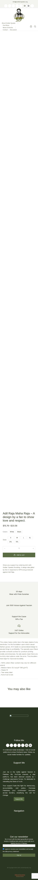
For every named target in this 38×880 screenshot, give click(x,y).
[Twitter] (9, 6)
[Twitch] (21, 6)
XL (30, 538)
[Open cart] (31, 26)
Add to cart (20, 555)
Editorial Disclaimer (20, 874)
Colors (5, 532)
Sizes (4, 540)
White (12, 532)
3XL (17, 542)
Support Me (19, 799)
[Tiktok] (17, 6)
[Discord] (32, 6)
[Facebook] (13, 6)
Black (19, 532)
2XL (10, 542)
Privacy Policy (20, 876)
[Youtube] (5, 6)
